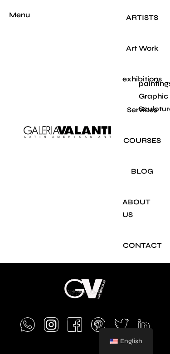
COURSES (142, 140)
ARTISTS (142, 17)
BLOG (142, 171)
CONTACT (142, 245)
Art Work (142, 48)
